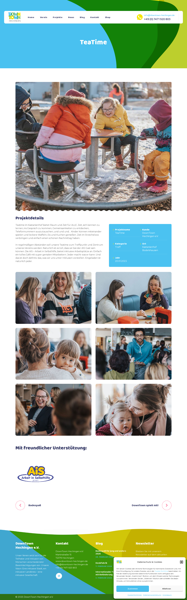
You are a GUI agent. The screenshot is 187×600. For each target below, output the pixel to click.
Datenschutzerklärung (152, 595)
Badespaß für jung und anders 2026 (111, 552)
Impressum (167, 595)
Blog (82, 17)
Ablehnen (166, 588)
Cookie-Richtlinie (161, 571)
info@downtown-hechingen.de (159, 15)
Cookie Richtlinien (135, 595)
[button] (181, 562)
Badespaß (34, 505)
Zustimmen (133, 588)
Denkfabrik (101, 563)
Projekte (57, 17)
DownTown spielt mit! (145, 505)
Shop (107, 17)
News (71, 17)
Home (31, 17)
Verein (43, 17)
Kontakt (94, 17)
